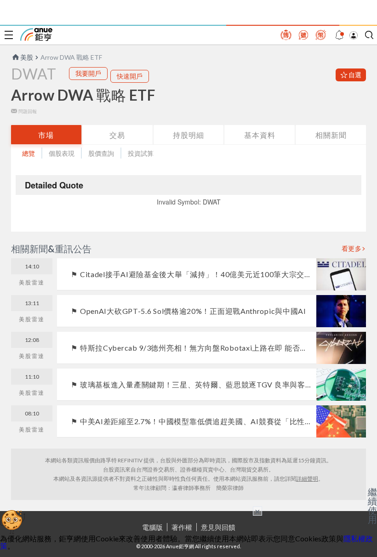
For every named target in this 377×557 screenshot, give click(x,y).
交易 (117, 135)
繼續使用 (372, 505)
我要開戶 (88, 73)
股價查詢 (101, 153)
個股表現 (61, 153)
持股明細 (188, 135)
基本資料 (259, 135)
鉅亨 (36, 34)
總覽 (28, 153)
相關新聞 (331, 135)
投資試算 (141, 153)
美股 (26, 57)
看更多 (352, 248)
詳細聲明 (307, 478)
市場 (46, 135)
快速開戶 (130, 76)
